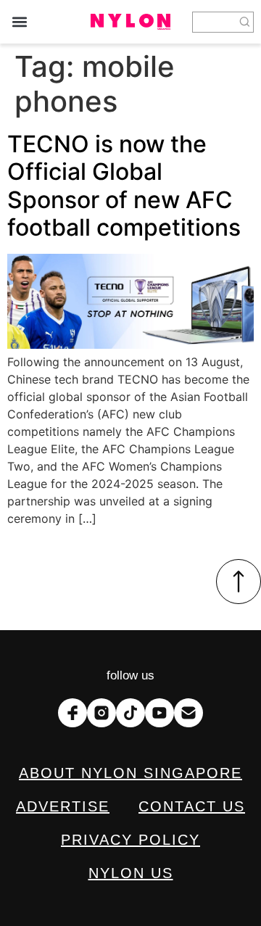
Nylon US (130, 873)
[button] (19, 22)
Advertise (62, 806)
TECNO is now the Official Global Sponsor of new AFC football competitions (124, 185)
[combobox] (214, 22)
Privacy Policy (130, 840)
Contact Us (191, 806)
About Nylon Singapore (130, 773)
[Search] (245, 22)
